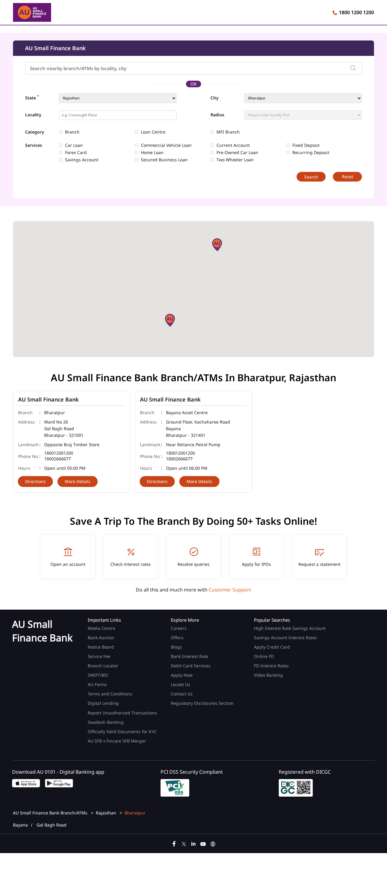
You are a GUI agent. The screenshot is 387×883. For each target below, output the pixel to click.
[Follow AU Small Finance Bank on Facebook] (174, 843)
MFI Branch (228, 132)
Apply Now (182, 675)
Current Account (233, 145)
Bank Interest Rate (189, 656)
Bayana (20, 825)
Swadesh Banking (106, 722)
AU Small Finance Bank (48, 399)
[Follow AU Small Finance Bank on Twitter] (184, 843)
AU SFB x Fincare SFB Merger (117, 741)
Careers (179, 628)
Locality (33, 114)
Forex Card (76, 152)
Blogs (176, 647)
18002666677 (57, 459)
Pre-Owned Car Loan (237, 152)
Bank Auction (101, 637)
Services (33, 145)
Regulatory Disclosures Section (202, 703)
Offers (177, 637)
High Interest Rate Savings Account (290, 628)
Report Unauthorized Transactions (122, 713)
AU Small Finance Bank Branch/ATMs (51, 813)
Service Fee (99, 656)
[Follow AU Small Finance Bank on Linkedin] (193, 843)
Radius (217, 114)
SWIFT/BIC (98, 675)
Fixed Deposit (306, 145)
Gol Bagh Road (52, 825)
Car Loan (74, 145)
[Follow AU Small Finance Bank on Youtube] (203, 843)
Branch (72, 132)
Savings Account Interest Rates (285, 637)
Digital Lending (103, 703)
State (32, 97)
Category (34, 132)
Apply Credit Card (272, 647)
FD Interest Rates (272, 666)
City (214, 97)
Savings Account (81, 159)
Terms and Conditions (110, 694)
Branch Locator (103, 666)
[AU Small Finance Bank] (32, 13)
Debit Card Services (190, 666)
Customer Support (230, 589)
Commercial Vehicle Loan (166, 145)
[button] (217, 244)
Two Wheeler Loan (235, 159)
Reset (347, 176)
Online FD (264, 656)
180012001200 (58, 453)
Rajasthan (106, 813)
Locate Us (180, 684)
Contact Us (182, 694)
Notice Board (101, 647)
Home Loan (152, 152)
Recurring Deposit (310, 152)
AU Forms (97, 684)
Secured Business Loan (164, 159)
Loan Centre (153, 132)
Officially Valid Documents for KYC (122, 731)
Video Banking (268, 675)
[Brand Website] (213, 843)
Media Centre (101, 628)
